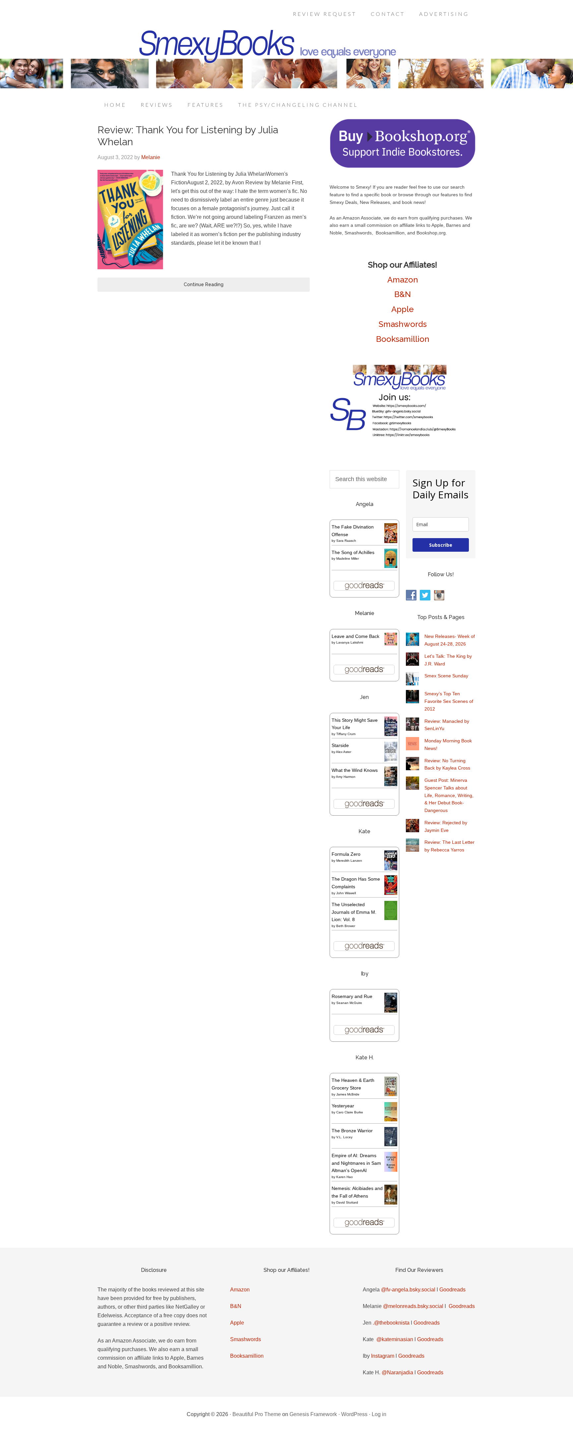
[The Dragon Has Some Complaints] (390, 893)
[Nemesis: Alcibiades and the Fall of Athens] (390, 1203)
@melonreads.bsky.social (413, 1306)
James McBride (347, 1094)
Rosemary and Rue (352, 996)
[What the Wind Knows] (390, 784)
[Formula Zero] (390, 868)
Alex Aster (343, 752)
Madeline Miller (347, 558)
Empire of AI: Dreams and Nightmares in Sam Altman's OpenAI (356, 1163)
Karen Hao (344, 1177)
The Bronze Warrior (352, 1130)
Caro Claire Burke (349, 1112)
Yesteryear (343, 1105)
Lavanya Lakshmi (349, 642)
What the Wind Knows (355, 770)
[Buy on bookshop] (403, 166)
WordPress (354, 1414)
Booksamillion (402, 339)
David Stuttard (347, 1202)
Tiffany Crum (345, 734)
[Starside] (390, 760)
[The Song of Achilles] (390, 566)
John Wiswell (346, 893)
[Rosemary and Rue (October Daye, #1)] (390, 1012)
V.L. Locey (344, 1137)
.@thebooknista (391, 1323)
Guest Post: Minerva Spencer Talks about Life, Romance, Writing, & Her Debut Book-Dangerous (449, 795)
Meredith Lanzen (349, 860)
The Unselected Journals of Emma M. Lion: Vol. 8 (354, 912)
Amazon (402, 279)
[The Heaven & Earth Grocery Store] (390, 1094)
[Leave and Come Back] (390, 644)
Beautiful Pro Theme (256, 1414)
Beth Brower (345, 926)
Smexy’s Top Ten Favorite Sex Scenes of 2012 (448, 701)
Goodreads (452, 1289)
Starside (340, 745)
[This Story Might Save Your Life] (390, 734)
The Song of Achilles (353, 552)
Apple (402, 309)
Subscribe (440, 545)
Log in (379, 1414)
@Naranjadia (397, 1372)
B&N (402, 294)
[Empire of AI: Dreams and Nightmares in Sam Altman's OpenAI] (390, 1170)
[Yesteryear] (390, 1119)
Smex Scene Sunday (446, 675)
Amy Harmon (345, 776)
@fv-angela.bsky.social (408, 1289)
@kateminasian (394, 1339)
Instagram (382, 1356)
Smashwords (403, 324)
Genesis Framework (313, 1414)
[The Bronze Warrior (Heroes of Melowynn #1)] (390, 1144)
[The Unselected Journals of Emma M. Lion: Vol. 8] (390, 918)
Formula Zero (346, 854)
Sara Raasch (346, 540)
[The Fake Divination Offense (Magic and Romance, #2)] (390, 541)
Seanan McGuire (349, 1003)
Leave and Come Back (355, 636)
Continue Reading (203, 284)
